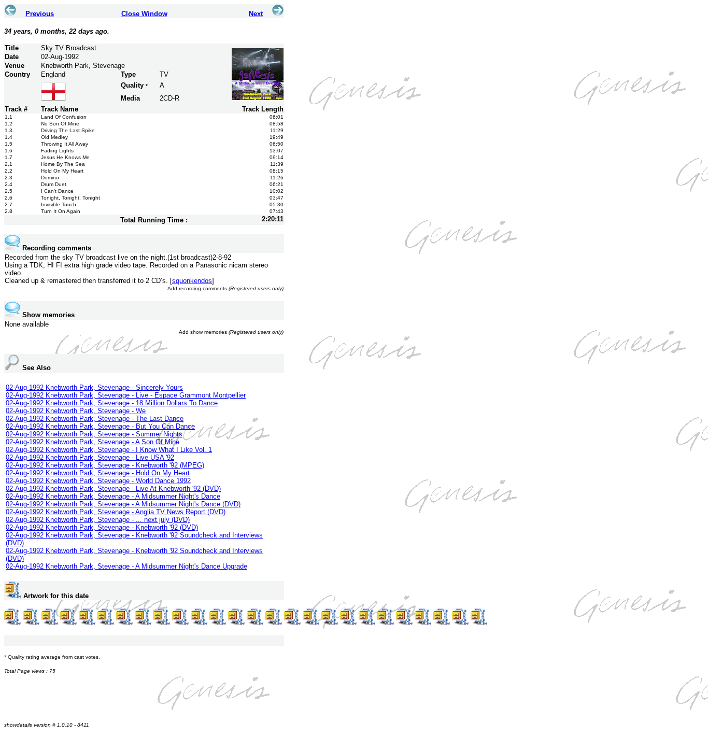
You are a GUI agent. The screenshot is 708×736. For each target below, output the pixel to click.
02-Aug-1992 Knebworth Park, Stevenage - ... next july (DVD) (98, 519)
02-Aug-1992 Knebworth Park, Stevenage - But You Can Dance (100, 426)
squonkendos (192, 281)
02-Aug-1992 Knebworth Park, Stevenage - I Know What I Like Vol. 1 (109, 450)
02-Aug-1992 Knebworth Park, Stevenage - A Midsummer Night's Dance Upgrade (126, 566)
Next (256, 14)
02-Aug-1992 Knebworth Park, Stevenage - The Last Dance (94, 418)
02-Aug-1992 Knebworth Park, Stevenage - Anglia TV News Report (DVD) (115, 512)
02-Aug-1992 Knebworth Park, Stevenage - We (76, 411)
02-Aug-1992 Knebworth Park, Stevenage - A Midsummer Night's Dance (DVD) (123, 504)
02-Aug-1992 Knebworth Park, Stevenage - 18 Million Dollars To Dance (112, 403)
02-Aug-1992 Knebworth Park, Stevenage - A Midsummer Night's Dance (113, 496)
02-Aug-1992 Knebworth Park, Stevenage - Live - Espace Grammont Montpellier (126, 395)
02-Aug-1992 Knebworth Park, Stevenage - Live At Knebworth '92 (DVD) (113, 488)
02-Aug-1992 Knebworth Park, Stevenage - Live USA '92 (90, 457)
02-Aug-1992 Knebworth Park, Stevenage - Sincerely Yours (94, 387)
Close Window (144, 14)
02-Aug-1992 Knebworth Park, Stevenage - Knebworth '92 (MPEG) (105, 465)
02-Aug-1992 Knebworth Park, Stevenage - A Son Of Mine (92, 442)
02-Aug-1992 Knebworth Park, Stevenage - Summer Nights (94, 434)
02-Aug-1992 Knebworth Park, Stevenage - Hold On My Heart (98, 473)
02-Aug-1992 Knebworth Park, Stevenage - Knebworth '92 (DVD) (102, 527)
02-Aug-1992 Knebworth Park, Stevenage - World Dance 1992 (98, 481)
